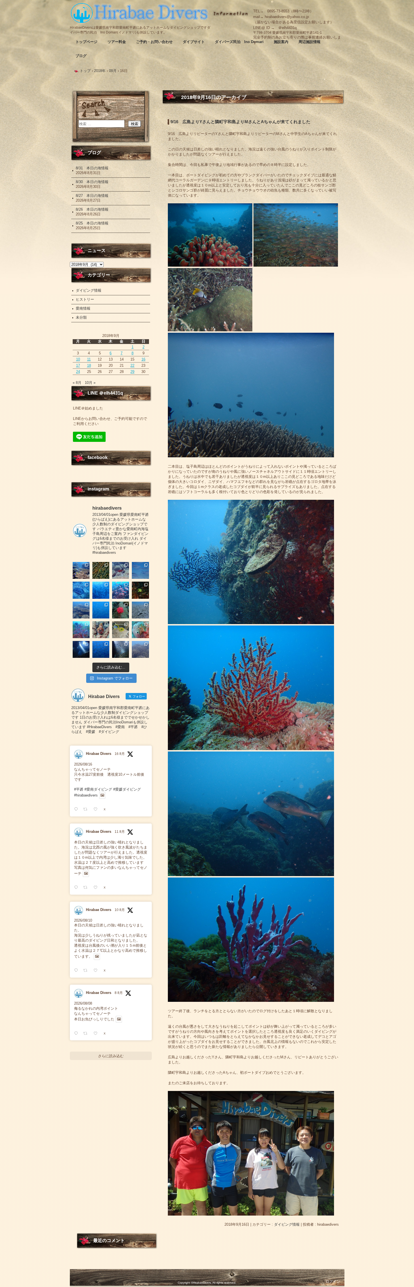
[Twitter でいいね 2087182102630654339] (97, 887)
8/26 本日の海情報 (92, 209)
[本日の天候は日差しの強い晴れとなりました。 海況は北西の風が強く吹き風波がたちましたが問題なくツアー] (81, 649)
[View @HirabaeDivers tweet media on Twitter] (102, 795)
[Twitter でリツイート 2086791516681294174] (87, 970)
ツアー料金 (117, 42)
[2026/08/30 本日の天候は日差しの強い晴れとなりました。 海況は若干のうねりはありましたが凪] (81, 570)
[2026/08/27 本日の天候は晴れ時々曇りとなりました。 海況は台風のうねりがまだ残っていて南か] (100, 570)
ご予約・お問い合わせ (154, 42)
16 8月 (120, 754)
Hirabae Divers (98, 754)
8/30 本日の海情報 (92, 182)
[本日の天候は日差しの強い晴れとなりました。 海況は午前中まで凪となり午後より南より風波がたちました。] (140, 590)
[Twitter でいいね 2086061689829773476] (97, 1033)
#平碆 (78, 789)
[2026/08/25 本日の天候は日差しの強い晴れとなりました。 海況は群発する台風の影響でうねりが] (140, 570)
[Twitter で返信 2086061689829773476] (77, 1033)
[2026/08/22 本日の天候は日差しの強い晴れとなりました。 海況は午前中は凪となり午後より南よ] (120, 590)
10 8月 (120, 910)
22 (132, 365)
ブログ (80, 56)
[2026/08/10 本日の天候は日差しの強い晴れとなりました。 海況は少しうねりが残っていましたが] (100, 649)
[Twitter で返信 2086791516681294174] (77, 970)
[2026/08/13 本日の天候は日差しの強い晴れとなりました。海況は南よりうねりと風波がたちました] (120, 629)
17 (78, 365)
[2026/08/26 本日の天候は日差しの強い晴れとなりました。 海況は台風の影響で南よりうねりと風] (120, 570)
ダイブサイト (194, 42)
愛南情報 (83, 308)
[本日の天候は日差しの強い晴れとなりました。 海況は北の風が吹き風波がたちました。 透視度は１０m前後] (140, 629)
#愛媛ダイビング (127, 789)
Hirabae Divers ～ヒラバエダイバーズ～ (140, 12)
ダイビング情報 (287, 1224)
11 (89, 359)
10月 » (90, 383)
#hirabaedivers (86, 795)
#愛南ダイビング (98, 789)
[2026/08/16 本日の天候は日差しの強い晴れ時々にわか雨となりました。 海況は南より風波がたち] (140, 610)
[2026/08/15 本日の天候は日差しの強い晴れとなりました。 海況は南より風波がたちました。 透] (81, 629)
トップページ (86, 42)
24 (78, 372)
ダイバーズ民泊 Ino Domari (239, 42)
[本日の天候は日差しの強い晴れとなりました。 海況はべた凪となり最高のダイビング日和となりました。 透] (81, 590)
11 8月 (120, 832)
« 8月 (77, 383)
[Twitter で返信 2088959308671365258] (77, 809)
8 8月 (119, 993)
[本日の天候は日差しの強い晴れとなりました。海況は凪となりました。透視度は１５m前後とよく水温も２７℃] (100, 590)
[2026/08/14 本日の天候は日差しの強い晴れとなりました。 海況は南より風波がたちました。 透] (100, 629)
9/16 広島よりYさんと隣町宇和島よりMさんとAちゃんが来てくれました (240, 122)
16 (143, 359)
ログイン (333, 1281)
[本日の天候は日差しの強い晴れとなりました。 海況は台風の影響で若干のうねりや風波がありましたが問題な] (120, 649)
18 (89, 365)
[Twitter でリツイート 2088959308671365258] (87, 809)
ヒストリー (85, 299)
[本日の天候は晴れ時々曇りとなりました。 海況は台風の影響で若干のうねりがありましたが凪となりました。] (140, 649)
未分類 (81, 317)
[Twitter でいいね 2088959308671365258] (97, 809)
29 (132, 372)
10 (78, 359)
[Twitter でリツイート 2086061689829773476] (87, 1033)
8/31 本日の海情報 (92, 168)
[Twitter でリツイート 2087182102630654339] (87, 887)
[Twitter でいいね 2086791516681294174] (97, 970)
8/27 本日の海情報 (92, 196)
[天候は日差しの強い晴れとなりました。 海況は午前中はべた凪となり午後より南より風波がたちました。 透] (100, 610)
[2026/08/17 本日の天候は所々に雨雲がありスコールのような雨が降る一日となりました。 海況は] (120, 610)
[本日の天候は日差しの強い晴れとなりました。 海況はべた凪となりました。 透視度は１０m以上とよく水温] (81, 610)
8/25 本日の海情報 (92, 223)
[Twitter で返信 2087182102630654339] (77, 887)
